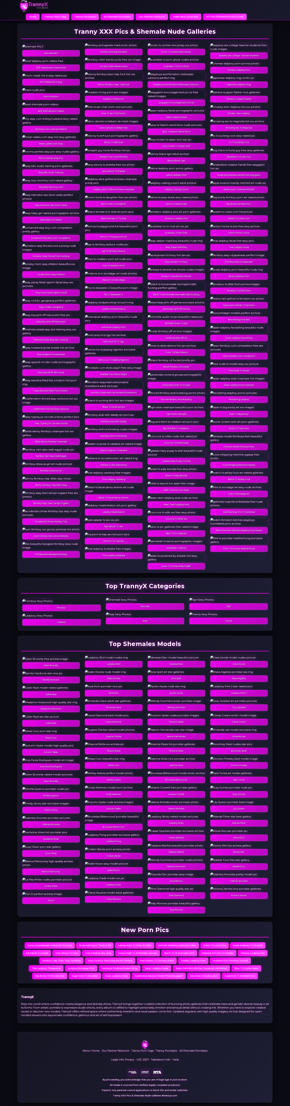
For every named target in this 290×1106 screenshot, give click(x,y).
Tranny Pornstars (85, 16)
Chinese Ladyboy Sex (253, 953)
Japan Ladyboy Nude (156, 968)
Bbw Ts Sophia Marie (246, 968)
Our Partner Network (152, 16)
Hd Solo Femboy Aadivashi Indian (177, 945)
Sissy (145, 621)
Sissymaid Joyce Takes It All (95, 945)
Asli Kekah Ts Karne (37, 953)
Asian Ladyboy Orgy (116, 975)
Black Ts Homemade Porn (179, 953)
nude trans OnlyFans (185, 16)
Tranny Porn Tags (55, 16)
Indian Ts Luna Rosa (214, 945)
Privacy (129, 1059)
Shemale (145, 606)
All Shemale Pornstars (117, 16)
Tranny (228, 621)
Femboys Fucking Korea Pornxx (120, 968)
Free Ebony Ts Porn (66, 953)
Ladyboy (61, 622)
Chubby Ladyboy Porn (193, 960)
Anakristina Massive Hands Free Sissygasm (159, 975)
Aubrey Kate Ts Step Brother (134, 945)
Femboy (61, 607)
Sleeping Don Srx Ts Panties (217, 953)
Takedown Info (160, 1059)
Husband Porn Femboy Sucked (230, 960)
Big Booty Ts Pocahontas (49, 975)
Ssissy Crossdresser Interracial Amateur (50, 945)
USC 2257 (142, 1059)
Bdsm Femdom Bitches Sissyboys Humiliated (201, 968)
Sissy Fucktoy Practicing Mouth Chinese (110, 960)
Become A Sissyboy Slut (204, 975)
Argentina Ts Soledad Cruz (240, 975)
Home (32, 16)
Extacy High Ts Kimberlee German (137, 953)
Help (176, 1059)
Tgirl (228, 606)
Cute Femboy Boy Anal (98, 953)
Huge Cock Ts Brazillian (84, 975)
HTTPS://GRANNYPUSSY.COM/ (225, 16)
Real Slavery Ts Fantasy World (157, 960)
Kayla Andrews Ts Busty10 (248, 945)
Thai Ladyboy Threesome (46, 968)
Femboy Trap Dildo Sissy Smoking (61, 960)
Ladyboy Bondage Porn (81, 968)
